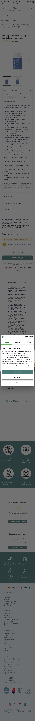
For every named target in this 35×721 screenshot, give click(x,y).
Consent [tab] (6, 342)
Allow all (17, 372)
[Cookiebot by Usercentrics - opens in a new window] (25, 337)
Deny (17, 382)
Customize (16, 377)
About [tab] (29, 342)
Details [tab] (17, 342)
